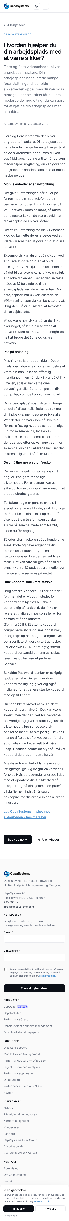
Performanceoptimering (19, 1073)
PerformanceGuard (16, 1019)
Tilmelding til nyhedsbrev (20, 1114)
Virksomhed (12, 950)
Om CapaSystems (15, 1174)
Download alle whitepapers (21, 1032)
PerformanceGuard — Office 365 (25, 1060)
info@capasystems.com (19, 906)
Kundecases (12, 1127)
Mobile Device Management (22, 1054)
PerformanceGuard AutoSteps (23, 1086)
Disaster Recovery (15, 1047)
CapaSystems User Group (20, 1140)
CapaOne (15, 1006)
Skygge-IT (10, 1092)
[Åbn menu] (45, 6)
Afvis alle (50, 1208)
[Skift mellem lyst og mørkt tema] (36, 6)
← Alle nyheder (14, 25)
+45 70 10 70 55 (14, 902)
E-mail (8, 932)
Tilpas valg (11, 1215)
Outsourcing (12, 1079)
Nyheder (9, 1108)
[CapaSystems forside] (16, 6)
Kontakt (8, 1181)
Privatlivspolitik (47, 975)
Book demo (11, 1168)
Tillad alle (19, 1208)
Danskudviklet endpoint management (28, 1026)
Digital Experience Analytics (22, 1067)
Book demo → (17, 839)
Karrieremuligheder (16, 1121)
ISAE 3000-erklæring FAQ (20, 1153)
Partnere (9, 1133)
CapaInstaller (12, 1013)
